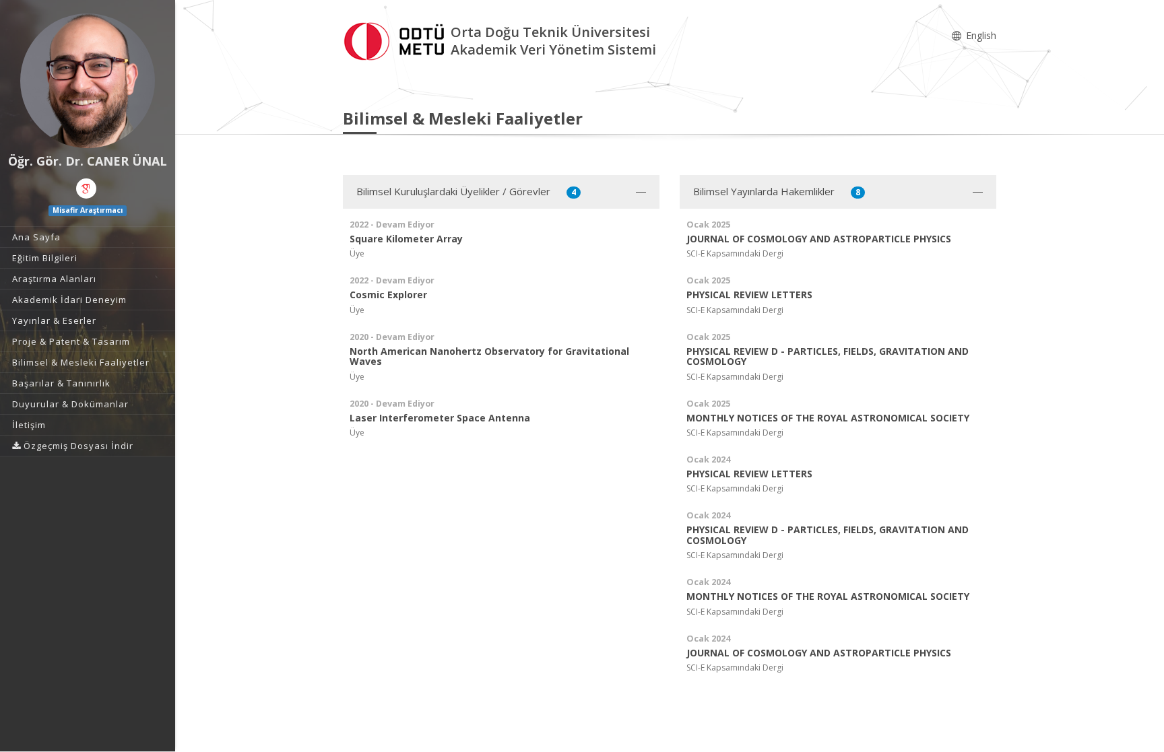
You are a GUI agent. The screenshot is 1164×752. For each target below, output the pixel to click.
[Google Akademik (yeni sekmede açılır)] (86, 188)
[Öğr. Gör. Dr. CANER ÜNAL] (87, 80)
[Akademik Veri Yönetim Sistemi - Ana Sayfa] (397, 39)
